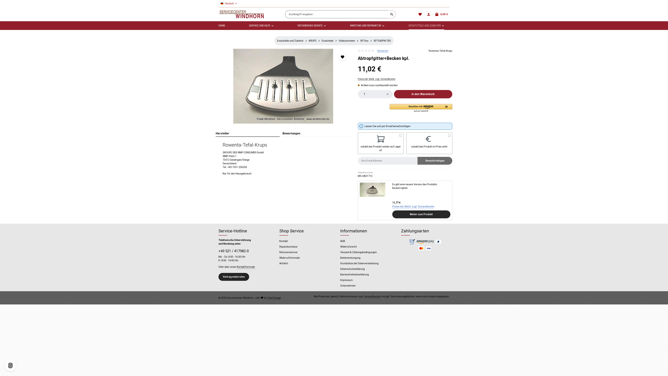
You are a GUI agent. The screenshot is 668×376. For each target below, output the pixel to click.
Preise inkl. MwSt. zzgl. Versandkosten (376, 79)
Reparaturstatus (288, 246)
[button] (421, 108)
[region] (283, 86)
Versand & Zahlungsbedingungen (358, 252)
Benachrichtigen (435, 160)
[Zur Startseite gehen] (241, 14)
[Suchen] (392, 14)
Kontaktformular (246, 266)
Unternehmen (348, 285)
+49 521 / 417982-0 (233, 251)
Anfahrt (283, 263)
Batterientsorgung (350, 257)
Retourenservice (288, 252)
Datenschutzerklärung (352, 269)
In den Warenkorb (423, 94)
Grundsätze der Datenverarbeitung (359, 263)
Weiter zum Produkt (421, 214)
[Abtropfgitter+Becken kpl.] (283, 86)
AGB (342, 241)
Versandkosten (372, 296)
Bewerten (382, 50)
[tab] (248, 134)
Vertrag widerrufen (234, 276)
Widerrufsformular (289, 257)
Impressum (346, 280)
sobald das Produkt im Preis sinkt (429, 146)
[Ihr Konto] (428, 14)
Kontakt (283, 241)
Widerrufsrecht (348, 246)
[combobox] (336, 14)
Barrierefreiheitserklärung (354, 274)
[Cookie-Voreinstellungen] (10, 365)
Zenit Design (274, 297)
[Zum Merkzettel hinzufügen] (343, 57)
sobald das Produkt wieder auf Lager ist (381, 148)
